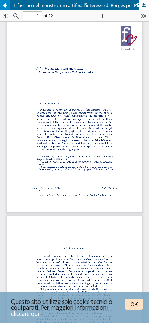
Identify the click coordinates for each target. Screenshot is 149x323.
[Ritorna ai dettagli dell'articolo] (5, 5)
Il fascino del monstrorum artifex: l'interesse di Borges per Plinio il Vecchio (81, 5)
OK (134, 304)
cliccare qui (25, 313)
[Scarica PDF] (144, 5)
